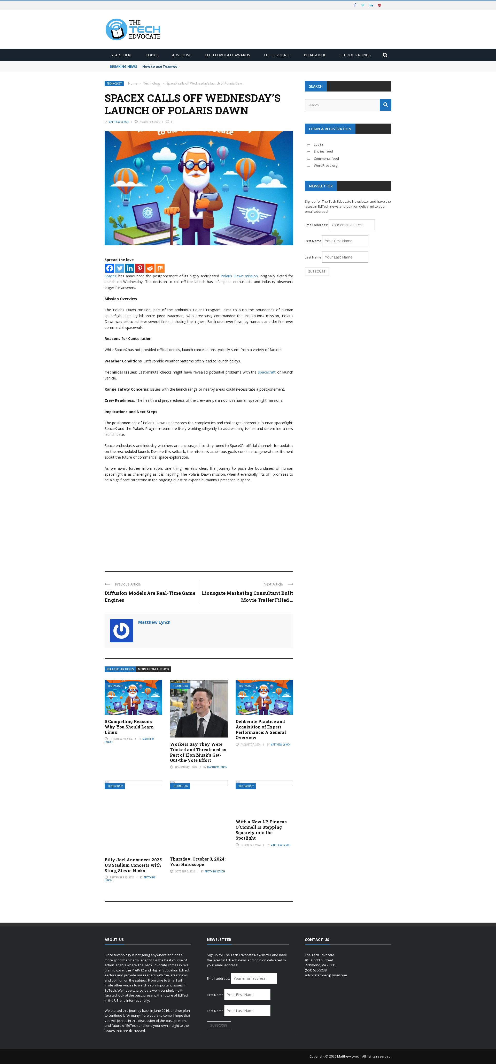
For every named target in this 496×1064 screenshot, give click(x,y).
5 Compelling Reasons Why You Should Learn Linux (129, 727)
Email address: (317, 225)
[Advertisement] (199, 525)
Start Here (121, 54)
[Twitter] (119, 268)
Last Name (313, 257)
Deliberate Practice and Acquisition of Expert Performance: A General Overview (261, 729)
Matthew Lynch (119, 122)
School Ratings (355, 54)
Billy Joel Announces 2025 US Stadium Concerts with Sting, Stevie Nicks (133, 865)
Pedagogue (315, 54)
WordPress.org (325, 165)
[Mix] (160, 268)
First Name (313, 241)
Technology (114, 83)
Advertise (181, 54)
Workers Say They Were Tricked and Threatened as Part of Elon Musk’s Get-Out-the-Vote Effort (198, 752)
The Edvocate (277, 54)
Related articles (120, 669)
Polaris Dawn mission (239, 275)
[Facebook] (109, 268)
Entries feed (323, 151)
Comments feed (326, 158)
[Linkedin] (129, 268)
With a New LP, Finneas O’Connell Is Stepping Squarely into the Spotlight (261, 829)
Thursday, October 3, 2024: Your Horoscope (198, 861)
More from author (153, 669)
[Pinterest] (139, 268)
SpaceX (111, 275)
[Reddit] (149, 268)
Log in (318, 144)
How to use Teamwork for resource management (185, 66)
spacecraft (267, 372)
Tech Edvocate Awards (227, 54)
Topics (152, 54)
